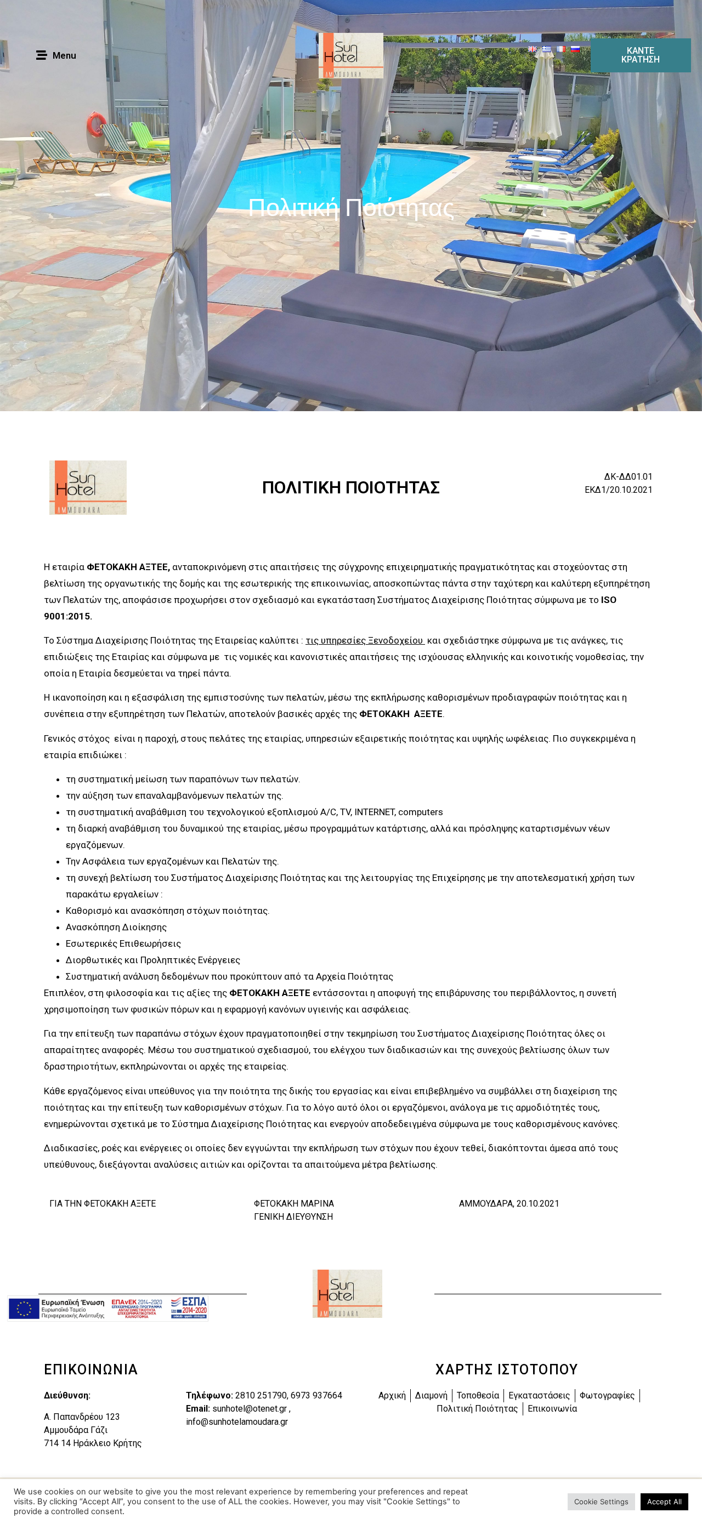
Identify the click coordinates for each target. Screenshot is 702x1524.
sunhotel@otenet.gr (249, 1408)
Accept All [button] (664, 1501)
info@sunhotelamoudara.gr (237, 1422)
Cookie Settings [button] (601, 1501)
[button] (641, 55)
